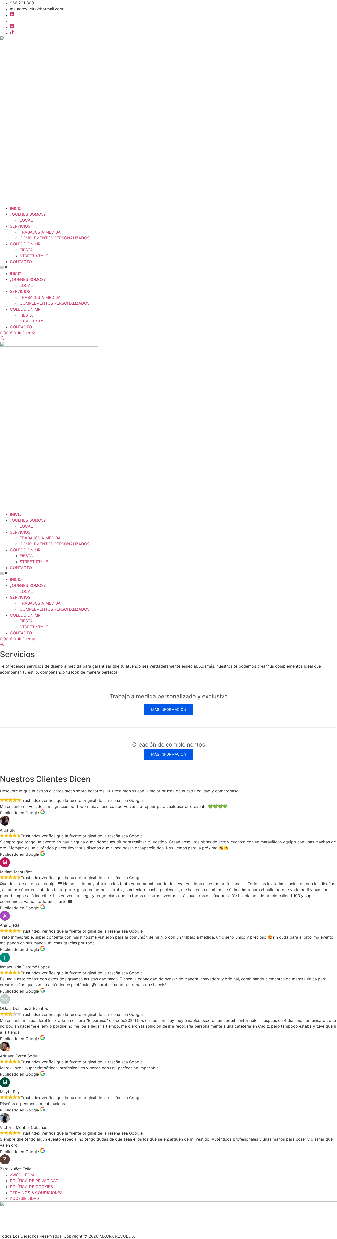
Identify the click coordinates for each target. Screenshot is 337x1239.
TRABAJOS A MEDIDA (40, 232)
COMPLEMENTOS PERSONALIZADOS (55, 237)
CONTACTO (21, 261)
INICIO (16, 208)
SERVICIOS (20, 226)
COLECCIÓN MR (25, 243)
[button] (168, 268)
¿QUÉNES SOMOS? (28, 214)
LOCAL (26, 220)
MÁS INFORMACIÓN (168, 709)
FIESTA (26, 249)
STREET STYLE (34, 255)
